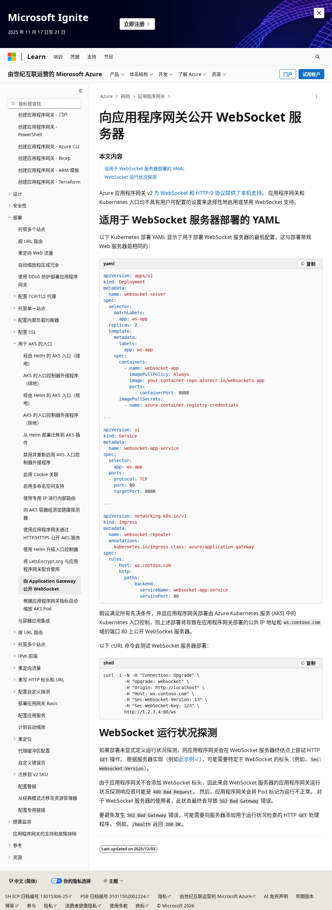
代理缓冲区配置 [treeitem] (34, 751)
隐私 (162, 896)
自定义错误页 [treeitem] (31, 763)
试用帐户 (311, 74)
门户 (287, 74)
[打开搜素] (317, 57)
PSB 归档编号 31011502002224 (113, 896)
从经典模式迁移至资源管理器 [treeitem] (47, 798)
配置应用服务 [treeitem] (31, 715)
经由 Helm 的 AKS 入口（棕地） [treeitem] (51, 399)
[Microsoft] (12, 57)
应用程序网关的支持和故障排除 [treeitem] (45, 834)
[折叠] (80, 91)
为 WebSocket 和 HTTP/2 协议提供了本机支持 (208, 193)
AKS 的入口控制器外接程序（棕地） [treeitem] (50, 419)
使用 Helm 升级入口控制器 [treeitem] (50, 549)
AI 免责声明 (276, 896)
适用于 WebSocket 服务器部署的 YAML (144, 168)
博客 (9, 906)
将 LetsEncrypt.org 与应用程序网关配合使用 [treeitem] (50, 565)
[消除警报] (319, 13)
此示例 (186, 759)
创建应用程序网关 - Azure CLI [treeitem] (48, 146)
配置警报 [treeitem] (27, 786)
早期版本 (305, 896)
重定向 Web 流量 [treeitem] (35, 253)
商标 (140, 906)
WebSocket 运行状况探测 (130, 177)
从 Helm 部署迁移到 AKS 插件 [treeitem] (51, 439)
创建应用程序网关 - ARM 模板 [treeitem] (48, 170)
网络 (125, 96)
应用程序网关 (151, 96)
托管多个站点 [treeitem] (31, 229)
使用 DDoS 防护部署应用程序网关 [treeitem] (48, 280)
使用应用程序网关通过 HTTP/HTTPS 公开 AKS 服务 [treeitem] (51, 533)
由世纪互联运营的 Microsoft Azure (216, 896)
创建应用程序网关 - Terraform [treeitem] (49, 182)
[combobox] (44, 104)
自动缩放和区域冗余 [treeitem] (38, 265)
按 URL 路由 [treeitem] (30, 241)
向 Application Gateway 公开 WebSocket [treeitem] (49, 585)
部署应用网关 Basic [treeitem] (38, 703)
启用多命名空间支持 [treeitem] (43, 486)
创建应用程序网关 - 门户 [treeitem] (43, 115)
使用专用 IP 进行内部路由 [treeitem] (49, 498)
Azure (106, 96)
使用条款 (119, 906)
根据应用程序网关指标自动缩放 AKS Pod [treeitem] (50, 605)
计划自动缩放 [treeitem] (31, 727)
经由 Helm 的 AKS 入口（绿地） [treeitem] (51, 360)
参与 (31, 906)
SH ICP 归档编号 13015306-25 (36, 896)
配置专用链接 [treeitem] (31, 810)
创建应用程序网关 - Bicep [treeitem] (44, 158)
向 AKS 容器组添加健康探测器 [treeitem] (51, 514)
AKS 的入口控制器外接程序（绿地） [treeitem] (50, 379)
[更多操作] (316, 96)
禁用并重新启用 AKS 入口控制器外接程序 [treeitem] (51, 458)
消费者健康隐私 (81, 906)
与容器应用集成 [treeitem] (34, 620)
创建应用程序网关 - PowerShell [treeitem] (37, 131)
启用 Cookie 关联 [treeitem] (40, 474)
